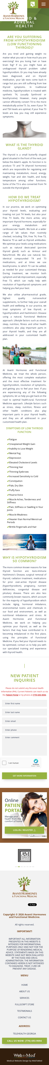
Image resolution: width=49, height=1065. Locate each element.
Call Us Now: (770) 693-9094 (24, 1040)
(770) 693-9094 (39, 695)
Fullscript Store (24, 1004)
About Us (24, 991)
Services (24, 997)
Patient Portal (12, 695)
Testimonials (24, 1010)
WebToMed (37, 1060)
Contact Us (24, 1017)
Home (24, 984)
